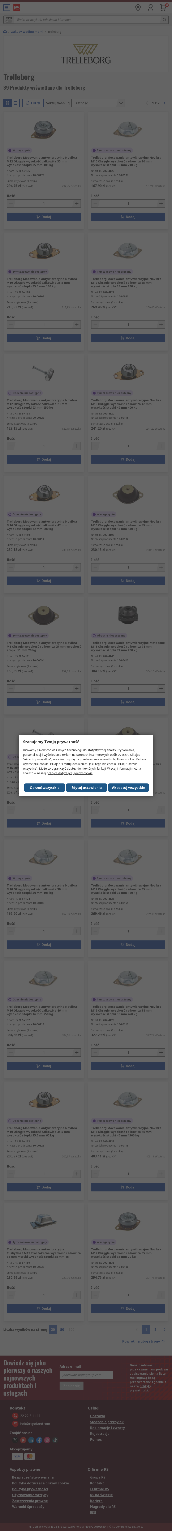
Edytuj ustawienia (87, 787)
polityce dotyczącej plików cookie (70, 773)
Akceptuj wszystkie (128, 787)
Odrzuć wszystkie (45, 787)
